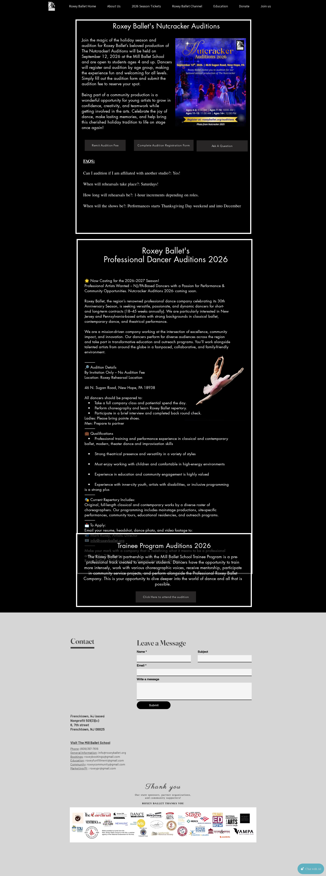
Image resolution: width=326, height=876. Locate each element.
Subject (203, 651)
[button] (265, 6)
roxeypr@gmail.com (103, 768)
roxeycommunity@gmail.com (106, 764)
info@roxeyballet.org (112, 752)
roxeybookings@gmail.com (102, 756)
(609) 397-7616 (89, 748)
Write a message (148, 679)
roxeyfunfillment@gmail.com (104, 760)
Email (141, 665)
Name (142, 651)
